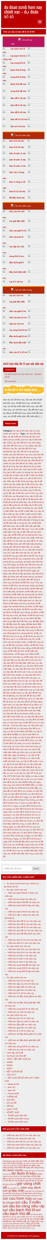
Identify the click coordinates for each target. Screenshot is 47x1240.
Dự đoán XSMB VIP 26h (15, 1176)
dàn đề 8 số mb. (18, 112)
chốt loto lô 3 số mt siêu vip (21, 993)
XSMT (9, 1068)
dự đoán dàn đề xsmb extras (21, 576)
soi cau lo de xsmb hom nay (25, 746)
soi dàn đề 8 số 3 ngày (18, 797)
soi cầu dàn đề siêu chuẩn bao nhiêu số (21, 687)
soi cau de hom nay (15, 719)
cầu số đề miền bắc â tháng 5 (26, 520)
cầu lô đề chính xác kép (22, 481)
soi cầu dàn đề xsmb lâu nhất (26, 710)
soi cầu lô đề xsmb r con (31, 761)
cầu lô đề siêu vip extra (17, 490)
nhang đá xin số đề (29, 633)
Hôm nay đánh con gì (14, 1188)
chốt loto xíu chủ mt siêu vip (21, 1012)
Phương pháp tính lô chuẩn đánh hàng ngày (22, 1194)
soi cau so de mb (14, 773)
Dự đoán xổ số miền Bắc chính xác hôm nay (20, 1179)
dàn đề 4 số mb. (18, 98)
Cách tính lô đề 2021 (10, 1165)
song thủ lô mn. (16, 256)
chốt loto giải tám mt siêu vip (22, 990)
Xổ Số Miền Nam (16, 1228)
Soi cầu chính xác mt (16, 977)
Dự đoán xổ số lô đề (16, 1056)
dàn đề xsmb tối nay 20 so (15, 549)
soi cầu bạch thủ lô (19, 1209)
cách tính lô (27, 1163)
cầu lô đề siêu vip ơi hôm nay (25, 493)
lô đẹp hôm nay (29, 1193)
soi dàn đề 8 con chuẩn (21, 791)
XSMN (10, 1065)
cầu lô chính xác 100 (16, 469)
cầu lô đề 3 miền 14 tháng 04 (20, 472)
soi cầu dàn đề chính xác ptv (23, 678)
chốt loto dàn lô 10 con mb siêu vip (24, 940)
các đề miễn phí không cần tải (21, 436)
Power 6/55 (13, 1093)
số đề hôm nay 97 (26, 639)
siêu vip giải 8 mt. (17, 311)
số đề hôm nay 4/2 (31, 636)
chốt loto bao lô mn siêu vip (21, 1018)
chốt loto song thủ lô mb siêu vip (23, 968)
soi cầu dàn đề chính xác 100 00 (27, 669)
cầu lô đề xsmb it (35, 502)
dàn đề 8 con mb (34, 541)
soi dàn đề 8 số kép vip (30, 832)
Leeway (35, 1236)
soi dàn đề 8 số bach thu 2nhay (21, 800)
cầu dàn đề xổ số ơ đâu (22, 463)
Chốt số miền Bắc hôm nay (23, 1162)
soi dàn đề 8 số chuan (22, 821)
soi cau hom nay (17, 1198)
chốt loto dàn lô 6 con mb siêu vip (24, 949)
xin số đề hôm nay (11, 850)
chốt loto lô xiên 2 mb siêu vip (22, 955)
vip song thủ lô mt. (18, 330)
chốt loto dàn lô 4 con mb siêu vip (24, 943)
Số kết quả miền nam (18, 1121)
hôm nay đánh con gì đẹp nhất (22, 1189)
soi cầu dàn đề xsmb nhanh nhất (18, 713)
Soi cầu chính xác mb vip (18, 946)
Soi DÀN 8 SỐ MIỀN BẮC (23, 785)
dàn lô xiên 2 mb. (17, 153)
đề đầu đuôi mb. (17, 197)
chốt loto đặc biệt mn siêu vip (22, 1024)
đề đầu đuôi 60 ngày (16, 624)
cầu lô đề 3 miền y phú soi (15, 478)
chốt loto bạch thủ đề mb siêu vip (24, 902)
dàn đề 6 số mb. (18, 105)
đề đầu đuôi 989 (33, 624)
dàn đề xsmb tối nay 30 (22, 552)
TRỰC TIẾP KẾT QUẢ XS (19, 1059)
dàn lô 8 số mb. (16, 147)
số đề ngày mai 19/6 (24, 654)
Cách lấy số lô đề (15, 1052)
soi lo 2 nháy (25, 1223)
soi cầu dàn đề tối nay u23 (19, 698)
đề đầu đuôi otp (10, 627)
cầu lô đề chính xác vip (13, 487)
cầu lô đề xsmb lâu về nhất (15, 505)
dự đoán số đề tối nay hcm (31, 615)
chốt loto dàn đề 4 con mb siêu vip (24, 921)
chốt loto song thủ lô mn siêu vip (23, 1046)
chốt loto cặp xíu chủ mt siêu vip (23, 983)
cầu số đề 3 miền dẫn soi (25, 511)
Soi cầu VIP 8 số (30, 773)
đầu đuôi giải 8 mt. (18, 336)
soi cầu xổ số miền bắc (11, 1224)
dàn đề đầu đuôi (10, 544)
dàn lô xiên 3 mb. (17, 159)
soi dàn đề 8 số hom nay (25, 827)
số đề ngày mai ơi (32, 657)
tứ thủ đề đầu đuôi (21, 841)
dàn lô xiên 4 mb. (17, 166)
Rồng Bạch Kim (36, 1196)
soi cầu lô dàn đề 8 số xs (23, 740)
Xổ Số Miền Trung (29, 1228)
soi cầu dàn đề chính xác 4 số (16, 672)
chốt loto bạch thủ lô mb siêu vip (23, 911)
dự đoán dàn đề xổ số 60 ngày (22, 570)
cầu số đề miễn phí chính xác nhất (18, 538)
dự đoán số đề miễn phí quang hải (18, 594)
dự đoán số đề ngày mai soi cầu (23, 600)
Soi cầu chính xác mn (17, 1015)
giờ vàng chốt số (22, 1185)
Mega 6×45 (13, 1084)
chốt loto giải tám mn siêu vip (22, 1027)
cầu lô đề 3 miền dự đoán (31, 475)
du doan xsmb (12, 1170)
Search (36, 869)
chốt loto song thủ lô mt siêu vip (23, 1008)
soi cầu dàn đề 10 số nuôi (26, 660)
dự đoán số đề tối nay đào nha (28, 609)
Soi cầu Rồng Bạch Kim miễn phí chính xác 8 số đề (23, 770)
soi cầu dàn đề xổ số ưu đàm (25, 704)
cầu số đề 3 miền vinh (17, 517)
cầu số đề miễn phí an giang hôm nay (25, 535)
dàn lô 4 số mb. (18, 126)
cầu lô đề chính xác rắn (31, 484)
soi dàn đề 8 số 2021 (17, 794)
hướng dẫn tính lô (30, 1191)
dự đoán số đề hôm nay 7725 (25, 582)
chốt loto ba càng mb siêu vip (22, 899)
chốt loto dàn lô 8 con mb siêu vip (24, 952)
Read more (10, 423)
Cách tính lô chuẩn (37, 1163)
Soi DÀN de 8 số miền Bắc (26, 788)
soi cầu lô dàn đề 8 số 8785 (19, 731)
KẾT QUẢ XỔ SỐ (15, 1071)
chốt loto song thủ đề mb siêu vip (24, 965)
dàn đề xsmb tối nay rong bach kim (19, 558)
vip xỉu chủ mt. (16, 295)
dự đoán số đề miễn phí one (29, 591)
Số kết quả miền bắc (17, 1115)
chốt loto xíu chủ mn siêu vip (21, 1049)
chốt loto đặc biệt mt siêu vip (22, 987)
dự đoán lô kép (23, 1173)
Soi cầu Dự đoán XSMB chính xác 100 (22, 1217)
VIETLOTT (11, 1074)
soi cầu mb (31, 1219)
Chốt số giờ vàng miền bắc (12, 1161)
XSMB (10, 1062)
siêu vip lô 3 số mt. (18, 352)
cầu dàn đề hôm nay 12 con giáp (18, 445)
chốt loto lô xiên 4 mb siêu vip (22, 961)
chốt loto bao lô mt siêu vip (21, 980)
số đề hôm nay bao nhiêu (17, 645)
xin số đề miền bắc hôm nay (20, 853)
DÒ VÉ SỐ (11, 1103)
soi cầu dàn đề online (31, 684)
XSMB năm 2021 (9, 1226)
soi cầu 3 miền (28, 1202)
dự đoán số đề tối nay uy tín (15, 618)
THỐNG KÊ (12, 1096)
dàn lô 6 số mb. (16, 141)
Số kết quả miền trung (18, 1118)
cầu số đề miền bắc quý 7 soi (21, 529)
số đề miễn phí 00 (16, 651)
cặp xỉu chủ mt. (16, 323)
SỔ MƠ (10, 1106)
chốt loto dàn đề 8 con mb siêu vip (23, 363)
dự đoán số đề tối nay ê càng (16, 612)
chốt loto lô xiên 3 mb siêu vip (22, 958)
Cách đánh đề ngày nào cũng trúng (28, 1167)
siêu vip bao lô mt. (18, 317)
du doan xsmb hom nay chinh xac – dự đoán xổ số (23, 11)
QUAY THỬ (12, 1109)
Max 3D (11, 1087)
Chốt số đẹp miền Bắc (14, 1163)
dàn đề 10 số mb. (19, 119)
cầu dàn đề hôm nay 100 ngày (26, 442)
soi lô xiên (35, 1223)
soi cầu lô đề (21, 1219)
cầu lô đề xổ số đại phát (27, 499)
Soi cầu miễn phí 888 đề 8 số (24, 767)
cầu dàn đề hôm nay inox (20, 454)
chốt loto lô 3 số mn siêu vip (21, 1030)
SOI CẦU (11, 1099)
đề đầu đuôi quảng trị (28, 627)
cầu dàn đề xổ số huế (17, 460)
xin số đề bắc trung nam (23, 844)
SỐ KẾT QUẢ (13, 1112)
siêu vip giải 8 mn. (18, 230)
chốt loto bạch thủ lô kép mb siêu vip (24, 1144)
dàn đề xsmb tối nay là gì (31, 555)
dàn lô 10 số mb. (17, 191)
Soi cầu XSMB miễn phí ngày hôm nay (26, 1221)
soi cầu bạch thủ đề (22, 1211)
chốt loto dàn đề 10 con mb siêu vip (25, 930)
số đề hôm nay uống (21, 648)
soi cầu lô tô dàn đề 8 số (14, 764)
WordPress (23, 1236)
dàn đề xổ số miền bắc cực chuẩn (24, 547)
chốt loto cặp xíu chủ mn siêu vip (23, 1021)
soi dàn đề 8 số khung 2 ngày (16, 835)
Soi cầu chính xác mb (22, 430)
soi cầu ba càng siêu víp (23, 1206)
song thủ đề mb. (19, 91)
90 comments (10, 381)
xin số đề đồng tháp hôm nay (30, 847)
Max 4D (11, 1090)
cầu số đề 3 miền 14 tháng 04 (19, 508)
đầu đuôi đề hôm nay (22, 621)
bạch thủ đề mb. (19, 84)
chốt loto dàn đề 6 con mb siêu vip (24, 924)
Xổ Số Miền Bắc (20, 1226)
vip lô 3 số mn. (16, 281)
